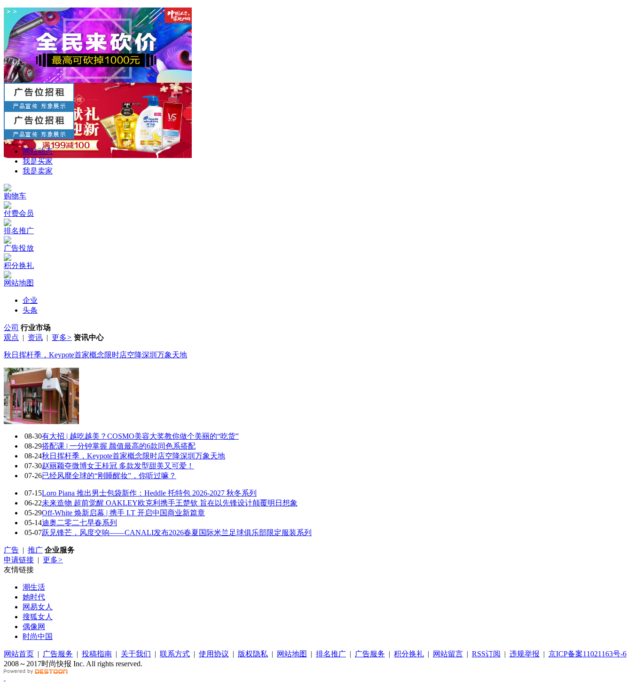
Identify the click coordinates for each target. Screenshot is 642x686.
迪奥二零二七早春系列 (79, 523)
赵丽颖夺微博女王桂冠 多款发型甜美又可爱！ (118, 466)
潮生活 (34, 587)
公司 (11, 327)
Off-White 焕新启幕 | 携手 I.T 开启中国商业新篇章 (123, 513)
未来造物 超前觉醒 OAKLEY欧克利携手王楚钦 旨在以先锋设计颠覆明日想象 (170, 503)
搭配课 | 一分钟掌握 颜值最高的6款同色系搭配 (119, 446)
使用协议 (214, 654)
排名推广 (331, 654)
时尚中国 (38, 636)
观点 (11, 337)
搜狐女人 (38, 617)
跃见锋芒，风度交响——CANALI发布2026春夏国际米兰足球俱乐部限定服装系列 (177, 532)
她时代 (34, 597)
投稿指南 (97, 654)
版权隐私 (253, 654)
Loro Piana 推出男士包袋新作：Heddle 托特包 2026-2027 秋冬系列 (149, 493)
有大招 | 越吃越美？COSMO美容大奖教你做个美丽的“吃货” (140, 436)
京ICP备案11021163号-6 (587, 654)
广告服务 (58, 654)
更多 (62, 337)
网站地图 (292, 654)
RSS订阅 (486, 654)
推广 (35, 550)
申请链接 (19, 560)
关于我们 (136, 654)
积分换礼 (409, 654)
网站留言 (448, 654)
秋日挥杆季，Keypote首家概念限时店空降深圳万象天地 (95, 355)
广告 (11, 550)
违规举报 (524, 654)
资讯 (35, 337)
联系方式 (175, 654)
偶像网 (34, 627)
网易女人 (38, 607)
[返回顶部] (5, 678)
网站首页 (19, 654)
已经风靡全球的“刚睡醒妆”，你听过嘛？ (109, 476)
